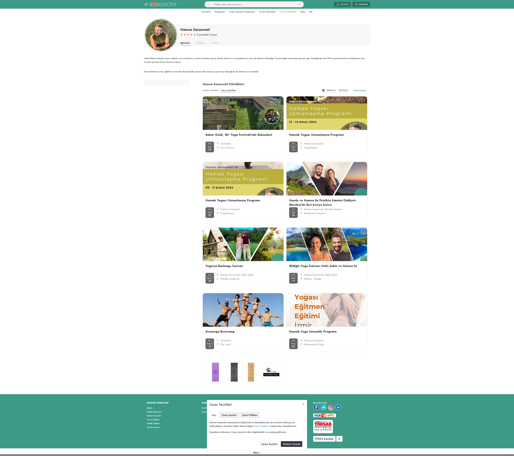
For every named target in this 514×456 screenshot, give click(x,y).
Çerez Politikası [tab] (249, 415)
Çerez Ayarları (269, 444)
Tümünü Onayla (291, 444)
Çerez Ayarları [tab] (229, 415)
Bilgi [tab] (214, 415)
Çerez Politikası (261, 426)
